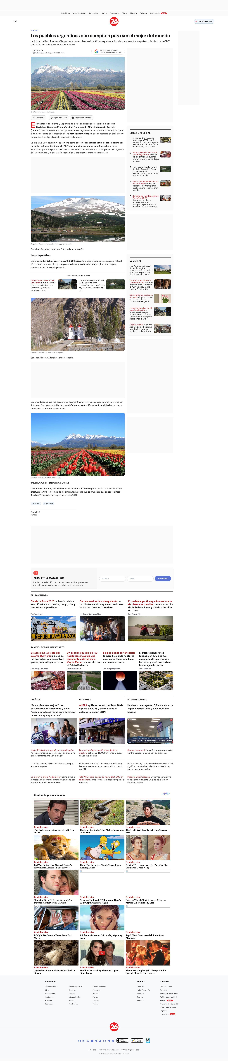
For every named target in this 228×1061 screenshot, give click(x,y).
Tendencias (73, 1004)
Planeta (95, 997)
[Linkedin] (96, 1041)
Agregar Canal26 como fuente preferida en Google (110, 51)
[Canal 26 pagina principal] (114, 25)
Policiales (48, 1000)
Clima (47, 990)
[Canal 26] (114, 1027)
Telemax (140, 997)
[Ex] (88, 1041)
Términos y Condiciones (108, 1050)
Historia (95, 993)
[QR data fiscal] (148, 1042)
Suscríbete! (163, 578)
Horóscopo (49, 997)
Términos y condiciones (169, 993)
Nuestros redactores (168, 1007)
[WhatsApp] (104, 1041)
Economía (85, 699)
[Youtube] (92, 1041)
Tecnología (49, 1004)
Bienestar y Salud (75, 987)
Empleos (163, 1011)
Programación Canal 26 (169, 1004)
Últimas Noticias (51, 987)
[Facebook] (79, 1041)
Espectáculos (50, 993)
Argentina (48, 503)
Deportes (72, 990)
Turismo (34, 30)
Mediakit (166, 1000)
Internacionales (137, 699)
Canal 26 (39, 50)
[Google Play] (137, 1040)
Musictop (140, 1000)
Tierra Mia (141, 993)
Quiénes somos (166, 987)
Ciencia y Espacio (99, 987)
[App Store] (122, 1040)
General (72, 993)
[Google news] (113, 1041)
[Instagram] (84, 1041)
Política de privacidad (168, 997)
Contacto (163, 990)
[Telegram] (108, 1041)
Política (36, 699)
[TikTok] (100, 1041)
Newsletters (167, 1014)
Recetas (96, 1000)
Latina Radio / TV (143, 990)
